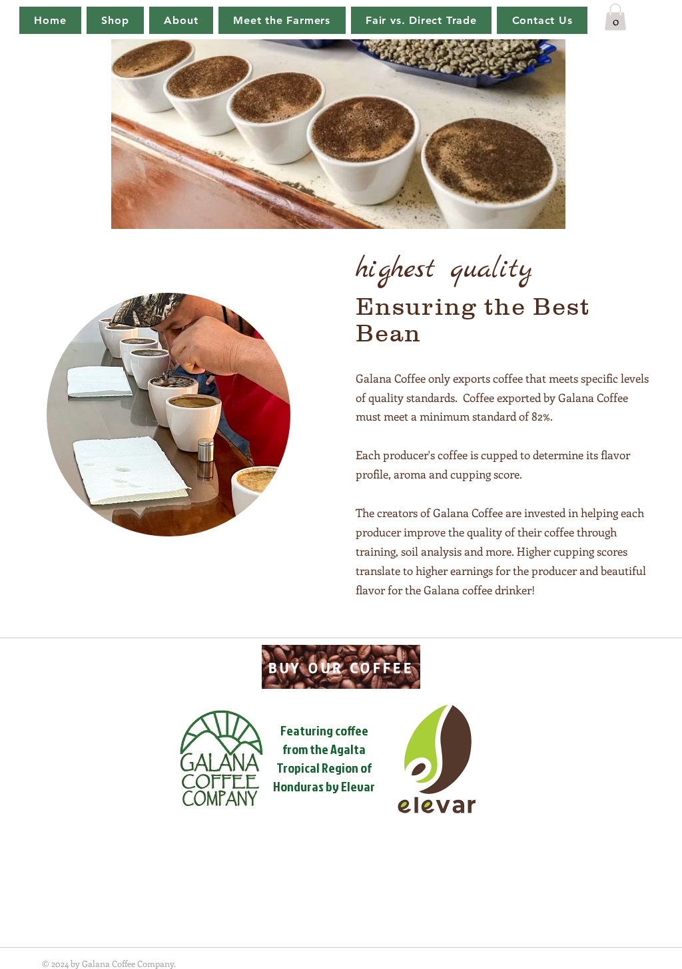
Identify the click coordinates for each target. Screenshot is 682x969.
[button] (615, 17)
